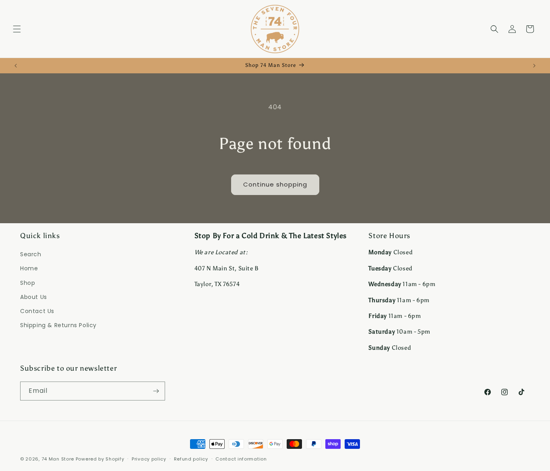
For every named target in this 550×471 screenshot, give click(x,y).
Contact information (241, 459)
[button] (17, 29)
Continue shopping (275, 184)
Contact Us (37, 311)
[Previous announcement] (16, 65)
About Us (33, 297)
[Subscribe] (156, 391)
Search (30, 254)
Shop (27, 283)
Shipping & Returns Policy (58, 325)
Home (29, 268)
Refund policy (191, 459)
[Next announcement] (534, 65)
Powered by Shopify (100, 459)
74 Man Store (57, 459)
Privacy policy (149, 459)
